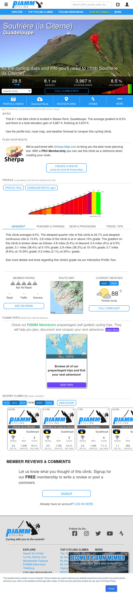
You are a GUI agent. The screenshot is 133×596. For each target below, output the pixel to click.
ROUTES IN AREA (66, 103)
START (39, 402)
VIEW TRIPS (66, 384)
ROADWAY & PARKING (50, 226)
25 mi (14, 402)
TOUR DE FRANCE (99, 11)
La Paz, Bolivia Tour (34, 557)
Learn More (112, 329)
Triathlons (28, 568)
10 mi (6, 402)
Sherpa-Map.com (65, 146)
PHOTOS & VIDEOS (13, 103)
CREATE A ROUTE (66, 167)
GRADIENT (18, 226)
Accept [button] (111, 588)
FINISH (49, 402)
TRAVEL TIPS (114, 226)
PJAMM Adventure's (41, 324)
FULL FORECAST (109, 308)
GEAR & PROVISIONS (82, 226)
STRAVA (93, 103)
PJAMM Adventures (34, 564)
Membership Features (35, 561)
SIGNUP (66, 493)
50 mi (22, 402)
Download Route (39, 103)
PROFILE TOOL (13, 187)
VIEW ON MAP (66, 402)
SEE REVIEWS (24, 306)
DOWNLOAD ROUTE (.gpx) (41, 187)
